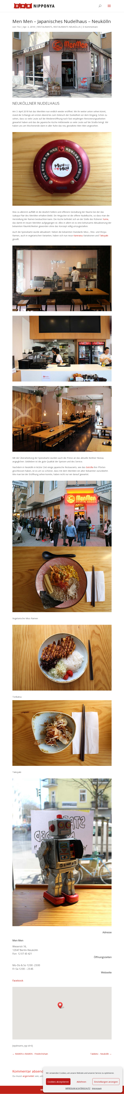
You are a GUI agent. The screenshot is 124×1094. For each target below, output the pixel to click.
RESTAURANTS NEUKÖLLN (66, 26)
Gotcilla (89, 467)
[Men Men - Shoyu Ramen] (62, 658)
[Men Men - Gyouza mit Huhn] (62, 733)
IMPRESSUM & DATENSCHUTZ (77, 1088)
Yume (105, 219)
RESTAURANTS (44, 26)
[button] (61, 1005)
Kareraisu (78, 235)
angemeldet (28, 1076)
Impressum (97, 1088)
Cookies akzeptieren (58, 1081)
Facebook (17, 980)
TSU (19, 26)
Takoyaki (103, 235)
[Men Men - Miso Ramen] (62, 579)
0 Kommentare (90, 26)
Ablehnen (81, 1081)
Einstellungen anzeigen (106, 1081)
